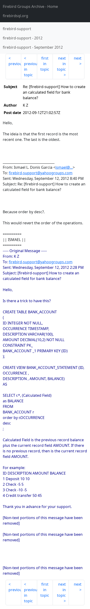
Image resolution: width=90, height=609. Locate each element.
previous (15, 63)
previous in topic (30, 69)
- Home (30, 6)
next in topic (61, 64)
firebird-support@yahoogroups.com (40, 172)
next (77, 58)
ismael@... (64, 167)
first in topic (44, 64)
